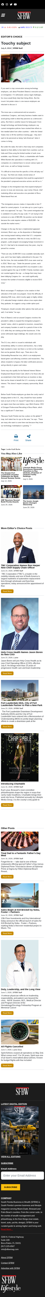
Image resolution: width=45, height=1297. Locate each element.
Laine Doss (17, 1050)
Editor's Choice (11, 37)
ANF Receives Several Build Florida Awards (10, 501)
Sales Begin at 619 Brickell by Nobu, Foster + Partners (20, 911)
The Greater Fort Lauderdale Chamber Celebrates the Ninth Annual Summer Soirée (10, 475)
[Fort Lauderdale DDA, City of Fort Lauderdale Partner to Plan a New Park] (19, 691)
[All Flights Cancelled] (19, 1033)
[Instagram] (6, 4)
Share (28, 440)
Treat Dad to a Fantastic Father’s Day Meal (20, 854)
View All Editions (10, 1157)
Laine (16, 658)
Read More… (7, 1229)
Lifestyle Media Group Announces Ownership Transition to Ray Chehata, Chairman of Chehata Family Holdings (33, 472)
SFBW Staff (18, 48)
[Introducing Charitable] (19, 758)
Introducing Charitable (13, 784)
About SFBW (7, 1257)
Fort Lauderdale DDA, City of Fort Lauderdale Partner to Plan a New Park (21, 704)
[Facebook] (2, 4)
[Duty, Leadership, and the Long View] (19, 964)
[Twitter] (11, 4)
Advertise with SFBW (10, 1268)
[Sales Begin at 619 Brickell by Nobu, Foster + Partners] (19, 896)
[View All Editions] (19, 1130)
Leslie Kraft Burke (13, 449)
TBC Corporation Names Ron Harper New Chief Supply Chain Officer (20, 566)
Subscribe (10, 1187)
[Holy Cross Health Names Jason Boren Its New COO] (19, 624)
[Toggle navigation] (2, 15)
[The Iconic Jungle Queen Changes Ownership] (33, 492)
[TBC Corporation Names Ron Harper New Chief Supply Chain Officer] (19, 548)
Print (16, 440)
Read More (7, 591)
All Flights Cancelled (12, 1046)
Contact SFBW (7, 1263)
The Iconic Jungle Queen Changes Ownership (30, 503)
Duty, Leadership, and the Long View (21, 989)
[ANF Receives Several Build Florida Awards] (11, 492)
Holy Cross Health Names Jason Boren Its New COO (22, 653)
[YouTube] (15, 4)
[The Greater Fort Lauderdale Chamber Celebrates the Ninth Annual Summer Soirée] (11, 464)
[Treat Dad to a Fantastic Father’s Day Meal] (19, 842)
